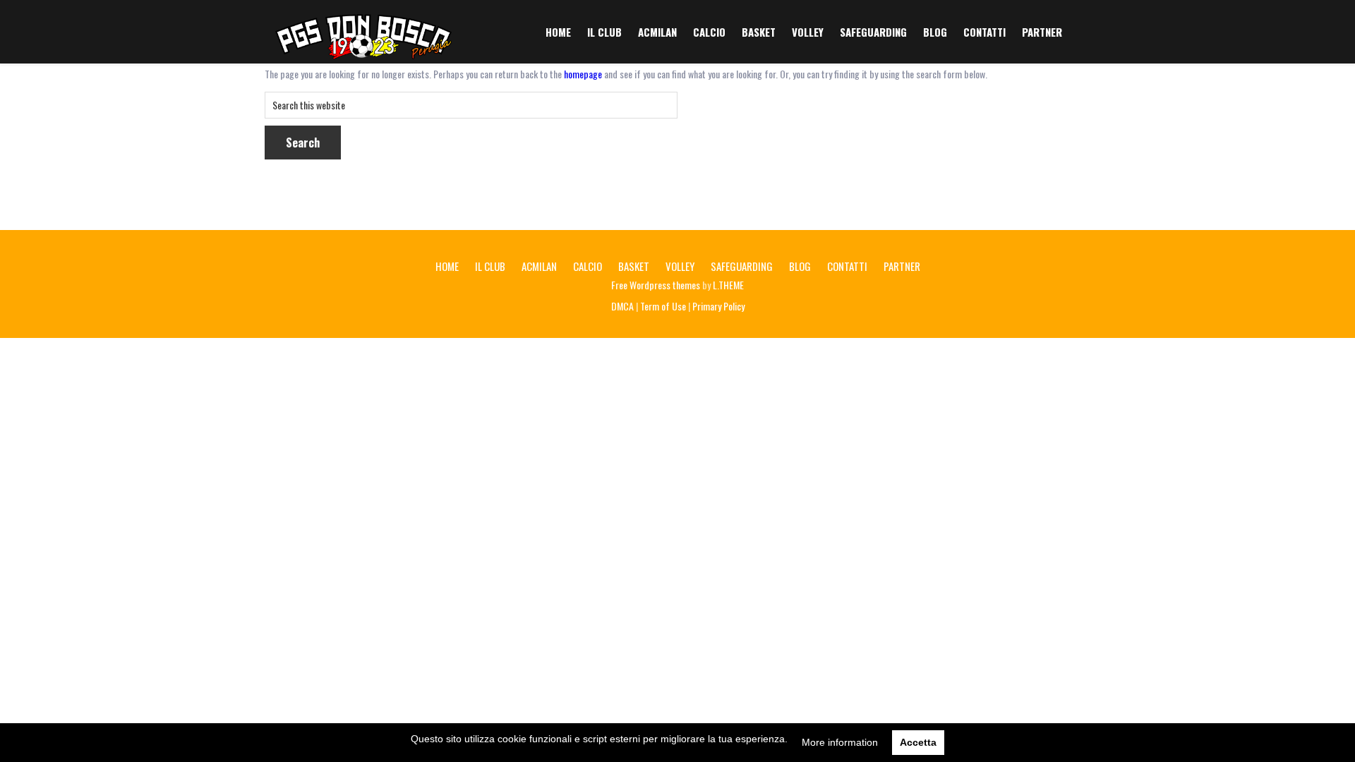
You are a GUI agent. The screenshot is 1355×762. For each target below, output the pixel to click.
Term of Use (663, 305)
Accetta (918, 742)
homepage (583, 73)
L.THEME (728, 284)
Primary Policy (718, 305)
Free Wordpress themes (655, 284)
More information (840, 742)
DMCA (622, 305)
